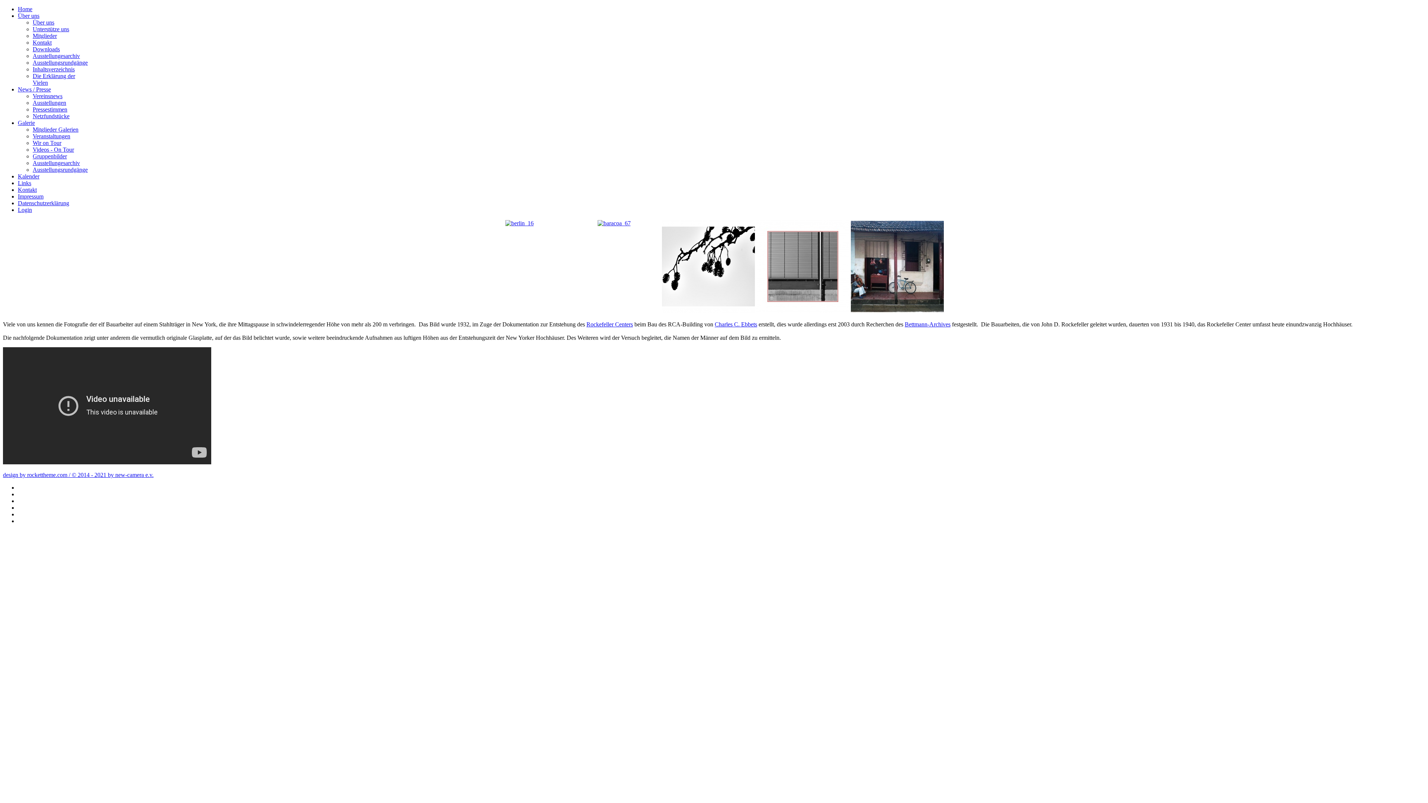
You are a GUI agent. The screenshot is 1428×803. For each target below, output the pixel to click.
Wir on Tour (47, 143)
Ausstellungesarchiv (56, 56)
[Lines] (802, 311)
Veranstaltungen (51, 136)
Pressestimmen (50, 109)
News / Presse (34, 89)
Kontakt (42, 42)
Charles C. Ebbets (736, 324)
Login (25, 210)
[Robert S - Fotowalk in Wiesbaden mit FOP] (708, 311)
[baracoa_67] (614, 223)
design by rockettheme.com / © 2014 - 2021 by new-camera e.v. (78, 475)
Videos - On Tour (53, 149)
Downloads (46, 49)
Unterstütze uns (51, 29)
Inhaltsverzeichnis (54, 69)
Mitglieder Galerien (55, 129)
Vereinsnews (47, 96)
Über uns (28, 16)
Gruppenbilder (50, 156)
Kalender (28, 176)
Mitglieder (45, 36)
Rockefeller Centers (609, 324)
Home (25, 9)
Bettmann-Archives (928, 324)
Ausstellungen (49, 103)
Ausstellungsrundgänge (60, 62)
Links (24, 183)
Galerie (26, 123)
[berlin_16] (519, 223)
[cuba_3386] (897, 311)
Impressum (31, 196)
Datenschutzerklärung (43, 203)
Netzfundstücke (51, 116)
